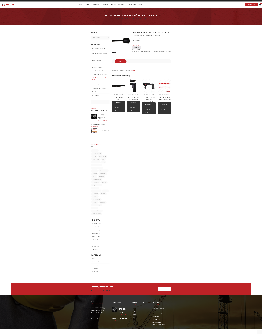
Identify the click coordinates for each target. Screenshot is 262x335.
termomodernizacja (96, 199)
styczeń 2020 (95, 226)
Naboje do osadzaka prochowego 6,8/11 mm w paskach (164, 99)
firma (103, 159)
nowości (94, 176)
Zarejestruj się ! (164, 288)
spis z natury (95, 193)
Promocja (95, 271)
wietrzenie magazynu (97, 205)
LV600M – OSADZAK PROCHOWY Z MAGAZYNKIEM (149, 99)
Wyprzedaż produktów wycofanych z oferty (102, 116)
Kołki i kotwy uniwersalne (98, 57)
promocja (104, 182)
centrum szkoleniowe (97, 153)
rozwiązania (95, 187)
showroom (105, 190)
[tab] (120, 61)
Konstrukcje (95, 261)
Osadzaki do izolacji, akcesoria (100, 70)
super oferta (95, 196)
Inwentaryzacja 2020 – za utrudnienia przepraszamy (98, 123)
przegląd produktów (96, 185)
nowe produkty (103, 173)
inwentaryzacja (96, 162)
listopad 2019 (96, 230)
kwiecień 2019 (96, 242)
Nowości (95, 268)
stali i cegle (103, 193)
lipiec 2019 (95, 239)
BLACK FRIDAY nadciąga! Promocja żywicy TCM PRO (103, 131)
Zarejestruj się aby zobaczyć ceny (118, 106)
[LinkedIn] (94, 318)
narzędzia (94, 170)
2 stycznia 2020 (95, 126)
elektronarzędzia (96, 159)
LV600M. (133, 70)
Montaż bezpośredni (145, 51)
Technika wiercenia (96, 91)
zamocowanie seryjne (97, 210)
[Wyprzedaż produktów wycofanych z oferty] (94, 116)
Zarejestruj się (251, 4)
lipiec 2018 (95, 249)
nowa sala (95, 173)
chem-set (94, 156)
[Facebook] (91, 318)
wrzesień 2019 (96, 233)
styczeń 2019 (95, 246)
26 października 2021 (103, 120)
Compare (136, 47)
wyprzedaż (95, 207)
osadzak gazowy (96, 182)
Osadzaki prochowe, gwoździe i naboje (161, 51)
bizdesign (143, 331)
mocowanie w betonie (97, 167)
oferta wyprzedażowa (97, 179)
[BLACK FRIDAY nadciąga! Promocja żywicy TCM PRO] (94, 130)
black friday (95, 150)
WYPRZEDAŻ (95, 95)
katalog (103, 162)
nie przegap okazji (103, 170)
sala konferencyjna (96, 190)
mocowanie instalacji (97, 165)
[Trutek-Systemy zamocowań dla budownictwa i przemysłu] (8, 4)
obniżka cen (101, 176)
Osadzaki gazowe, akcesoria (100, 74)
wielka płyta (102, 202)
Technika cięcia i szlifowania (99, 88)
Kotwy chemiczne (96, 60)
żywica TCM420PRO (97, 213)
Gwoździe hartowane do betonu (99, 53)
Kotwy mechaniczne (97, 64)
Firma (94, 258)
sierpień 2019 (96, 236)
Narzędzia (95, 265)
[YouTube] (97, 318)
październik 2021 (96, 223)
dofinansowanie (102, 156)
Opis (120, 61)
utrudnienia (95, 202)
